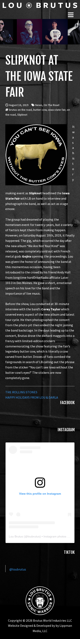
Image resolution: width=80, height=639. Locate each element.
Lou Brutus (16, 536)
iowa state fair (56, 110)
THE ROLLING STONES (21, 392)
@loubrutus (17, 569)
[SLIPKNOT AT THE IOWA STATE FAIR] (36, 127)
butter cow (40, 110)
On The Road (51, 105)
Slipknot (22, 114)
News (38, 105)
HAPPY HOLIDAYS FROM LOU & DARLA (31, 397)
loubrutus (34, 536)
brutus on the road (20, 110)
